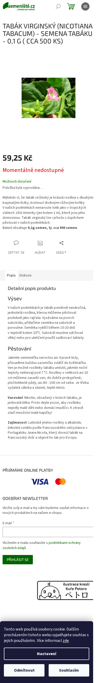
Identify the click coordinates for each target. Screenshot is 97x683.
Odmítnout (24, 670)
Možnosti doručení (17, 181)
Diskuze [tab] (25, 275)
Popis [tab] (11, 275)
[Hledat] (58, 6)
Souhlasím (69, 670)
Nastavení (46, 654)
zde (66, 640)
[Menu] (85, 6)
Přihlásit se (18, 559)
